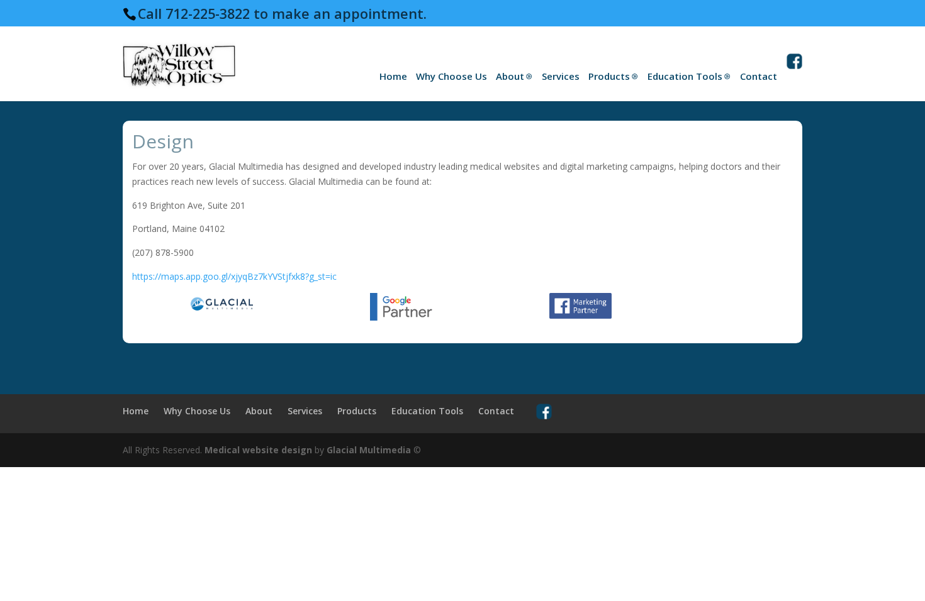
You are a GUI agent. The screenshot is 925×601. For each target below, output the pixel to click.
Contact (758, 76)
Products (609, 76)
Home (393, 76)
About (510, 76)
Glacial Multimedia (369, 450)
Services (561, 76)
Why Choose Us (451, 76)
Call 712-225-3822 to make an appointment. (282, 13)
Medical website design (258, 450)
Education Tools (685, 76)
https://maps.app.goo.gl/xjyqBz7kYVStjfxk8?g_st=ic (234, 276)
